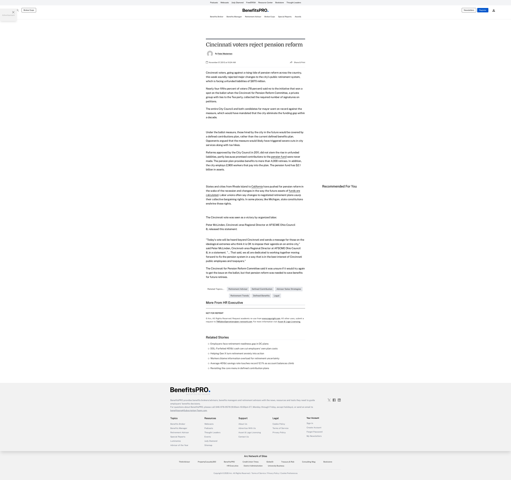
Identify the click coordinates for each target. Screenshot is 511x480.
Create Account (314, 427)
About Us (242, 424)
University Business (276, 466)
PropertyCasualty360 (207, 462)
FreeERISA (251, 2)
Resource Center (265, 2)
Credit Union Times (251, 462)
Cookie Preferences (289, 473)
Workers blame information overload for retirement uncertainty (244, 358)
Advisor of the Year (179, 445)
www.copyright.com (271, 318)
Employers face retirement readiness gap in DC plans (239, 343)
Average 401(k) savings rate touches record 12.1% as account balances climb (252, 363)
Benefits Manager (178, 428)
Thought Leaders (294, 2)
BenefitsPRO (229, 462)
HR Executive (232, 466)
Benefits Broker (177, 424)
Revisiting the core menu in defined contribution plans (239, 368)
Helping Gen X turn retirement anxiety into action (237, 353)
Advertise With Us (247, 428)
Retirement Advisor (179, 432)
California (257, 186)
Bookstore (279, 2)
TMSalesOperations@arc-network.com (234, 321)
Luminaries (175, 441)
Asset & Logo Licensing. (289, 321)
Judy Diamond (237, 2)
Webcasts (225, 2)
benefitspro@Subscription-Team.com (188, 410)
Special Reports (177, 437)
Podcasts (214, 2)
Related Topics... (215, 289)
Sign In (310, 423)
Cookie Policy (279, 424)
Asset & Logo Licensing (249, 432)
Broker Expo (29, 10)
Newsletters (469, 10)
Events (207, 437)
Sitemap (208, 445)
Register (482, 10)
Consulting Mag (309, 462)
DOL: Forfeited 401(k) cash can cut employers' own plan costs (244, 348)
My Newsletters (314, 436)
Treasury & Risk (287, 462)
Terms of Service (281, 428)
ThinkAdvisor (184, 462)
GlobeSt (269, 462)
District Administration (253, 466)
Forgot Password (314, 432)
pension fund (279, 156)
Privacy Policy (279, 432)
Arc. (231, 473)
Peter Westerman (225, 54)
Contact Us (243, 437)
